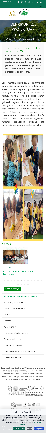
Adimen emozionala (12, 357)
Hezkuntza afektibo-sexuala (16, 333)
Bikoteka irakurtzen (12, 339)
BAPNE (7, 314)
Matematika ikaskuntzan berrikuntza (19, 351)
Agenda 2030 (10, 327)
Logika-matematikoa (13, 345)
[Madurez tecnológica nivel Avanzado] (16, 404)
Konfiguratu (38, 429)
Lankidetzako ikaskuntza (14, 308)
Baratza (7, 320)
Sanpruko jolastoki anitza (15, 302)
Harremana (6, 2)
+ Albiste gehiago (12, 288)
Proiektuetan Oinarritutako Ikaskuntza (20, 296)
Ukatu (29, 429)
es (41, 2)
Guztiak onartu (19, 429)
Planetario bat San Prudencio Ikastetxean (19, 273)
